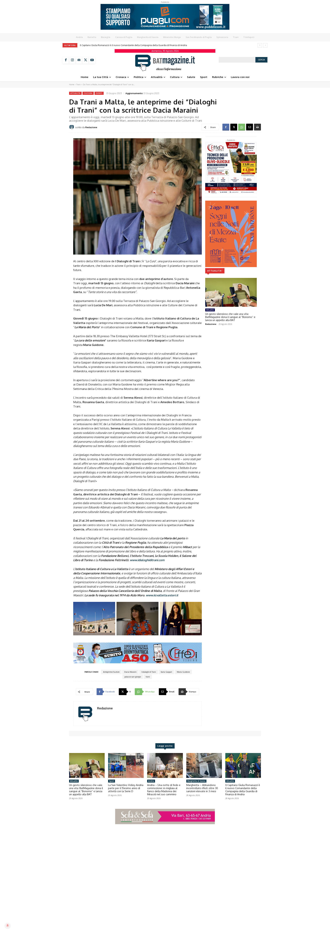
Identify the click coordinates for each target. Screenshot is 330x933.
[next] (265, 45)
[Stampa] (257, 127)
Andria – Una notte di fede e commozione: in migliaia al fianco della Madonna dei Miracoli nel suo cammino (163, 789)
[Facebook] (66, 60)
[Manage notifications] (7, 925)
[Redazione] (72, 127)
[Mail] (79, 60)
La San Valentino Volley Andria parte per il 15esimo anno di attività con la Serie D (125, 788)
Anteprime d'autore (111, 672)
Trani (78, 84)
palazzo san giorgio (132, 677)
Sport (111, 781)
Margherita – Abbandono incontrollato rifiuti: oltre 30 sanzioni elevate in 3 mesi (202, 788)
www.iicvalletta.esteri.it (162, 595)
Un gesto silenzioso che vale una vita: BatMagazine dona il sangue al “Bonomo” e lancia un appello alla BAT (135, 45)
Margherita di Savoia (196, 781)
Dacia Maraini (130, 672)
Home (71, 84)
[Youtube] (92, 60)
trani (148, 677)
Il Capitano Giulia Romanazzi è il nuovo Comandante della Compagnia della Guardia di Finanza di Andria (242, 789)
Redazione (91, 127)
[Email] (249, 127)
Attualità (75, 93)
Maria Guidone (183, 672)
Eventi (99, 93)
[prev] (260, 45)
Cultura (88, 93)
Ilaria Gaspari (166, 672)
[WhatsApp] (241, 127)
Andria (151, 781)
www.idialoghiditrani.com (147, 560)
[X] (85, 60)
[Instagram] (72, 60)
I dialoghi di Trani (148, 672)
